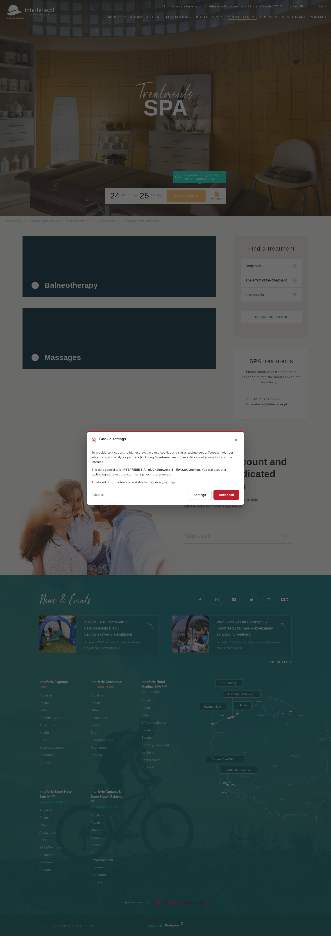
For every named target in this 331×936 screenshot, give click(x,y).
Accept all (226, 495)
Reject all (98, 494)
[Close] (236, 440)
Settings (200, 495)
